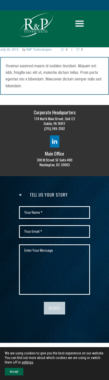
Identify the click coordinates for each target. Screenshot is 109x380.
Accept (14, 371)
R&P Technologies (38, 49)
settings (27, 362)
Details (54, 308)
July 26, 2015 (9, 49)
